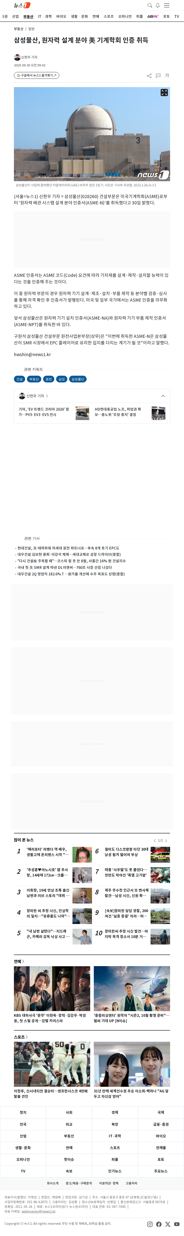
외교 (69, 1124)
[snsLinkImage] (150, 1224)
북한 (115, 1124)
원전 (49, 379)
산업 (23, 1136)
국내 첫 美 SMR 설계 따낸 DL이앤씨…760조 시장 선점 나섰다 (65, 567)
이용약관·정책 (108, 1183)
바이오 (161, 1136)
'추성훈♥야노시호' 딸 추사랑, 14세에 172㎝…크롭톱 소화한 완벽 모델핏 (47, 875)
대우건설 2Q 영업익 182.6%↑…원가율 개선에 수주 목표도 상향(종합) (71, 574)
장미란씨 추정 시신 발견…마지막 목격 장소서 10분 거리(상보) (126, 937)
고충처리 (131, 1183)
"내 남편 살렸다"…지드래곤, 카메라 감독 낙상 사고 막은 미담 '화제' (48, 937)
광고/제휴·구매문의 (79, 1183)
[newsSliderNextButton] (166, 841)
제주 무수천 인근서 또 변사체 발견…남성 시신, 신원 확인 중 (127, 896)
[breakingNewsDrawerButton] (158, 5)
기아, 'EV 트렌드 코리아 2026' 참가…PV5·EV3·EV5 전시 (44, 412)
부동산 (18, 29)
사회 (69, 1112)
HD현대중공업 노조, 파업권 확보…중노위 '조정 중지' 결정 (118, 412)
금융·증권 (161, 1124)
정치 (23, 1112)
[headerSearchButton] (150, 5)
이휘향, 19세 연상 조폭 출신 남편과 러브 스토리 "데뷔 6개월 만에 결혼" (48, 896)
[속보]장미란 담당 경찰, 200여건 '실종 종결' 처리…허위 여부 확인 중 (126, 916)
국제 (161, 1112)
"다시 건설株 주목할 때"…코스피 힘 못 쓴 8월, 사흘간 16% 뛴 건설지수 (72, 561)
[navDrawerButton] (166, 5)
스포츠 (19, 1037)
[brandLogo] (22, 5)
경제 (115, 1112)
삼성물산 (78, 379)
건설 (19, 379)
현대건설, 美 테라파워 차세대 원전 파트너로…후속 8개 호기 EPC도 (68, 548)
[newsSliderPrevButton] (155, 841)
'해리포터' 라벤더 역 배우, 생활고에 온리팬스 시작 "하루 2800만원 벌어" (47, 855)
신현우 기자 (29, 57)
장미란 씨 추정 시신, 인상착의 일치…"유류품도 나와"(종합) (48, 916)
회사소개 (53, 1183)
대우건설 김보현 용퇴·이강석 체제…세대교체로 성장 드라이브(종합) (69, 554)
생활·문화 (23, 1148)
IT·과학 (115, 1136)
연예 (17, 961)
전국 (23, 1124)
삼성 (62, 379)
